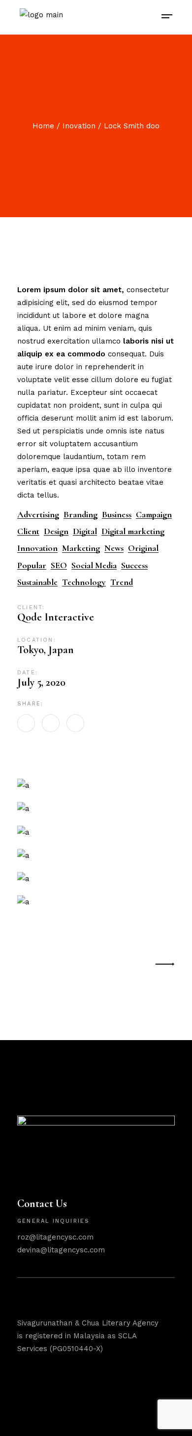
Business (116, 514)
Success (134, 565)
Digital (85, 531)
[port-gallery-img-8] (96, 855)
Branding (80, 514)
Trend (121, 582)
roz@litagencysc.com (55, 1237)
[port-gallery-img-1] (96, 878)
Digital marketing (132, 531)
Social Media (94, 565)
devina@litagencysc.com (61, 1249)
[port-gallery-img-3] (96, 785)
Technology (84, 582)
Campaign (154, 514)
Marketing (81, 548)
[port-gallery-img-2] (96, 831)
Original (143, 548)
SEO (59, 565)
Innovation (37, 548)
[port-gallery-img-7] (96, 901)
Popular (31, 565)
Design (56, 531)
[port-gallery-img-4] (96, 808)
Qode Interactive (55, 617)
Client (28, 531)
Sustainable (37, 582)
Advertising (38, 514)
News (114, 548)
